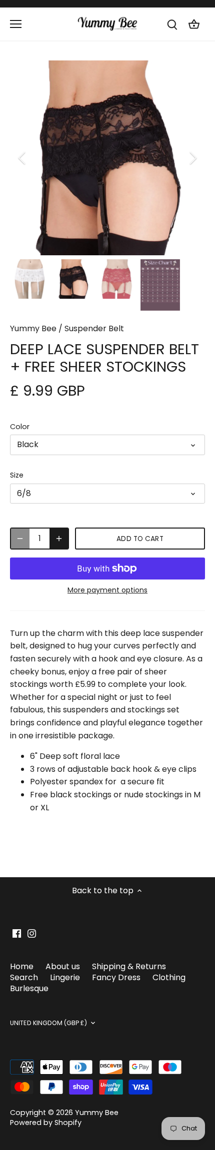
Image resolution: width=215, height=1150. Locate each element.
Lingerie (65, 977)
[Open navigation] (16, 24)
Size (17, 475)
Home (22, 966)
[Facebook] (16, 933)
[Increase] (59, 538)
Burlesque (29, 988)
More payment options (108, 590)
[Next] (192, 157)
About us (63, 966)
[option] (107, 157)
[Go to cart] (194, 24)
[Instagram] (32, 933)
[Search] (172, 24)
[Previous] (22, 157)
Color (20, 427)
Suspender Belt (94, 328)
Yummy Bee (33, 328)
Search (24, 977)
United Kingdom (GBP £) (48, 1023)
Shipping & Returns (129, 966)
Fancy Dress (116, 977)
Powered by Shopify (46, 1123)
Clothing (169, 977)
